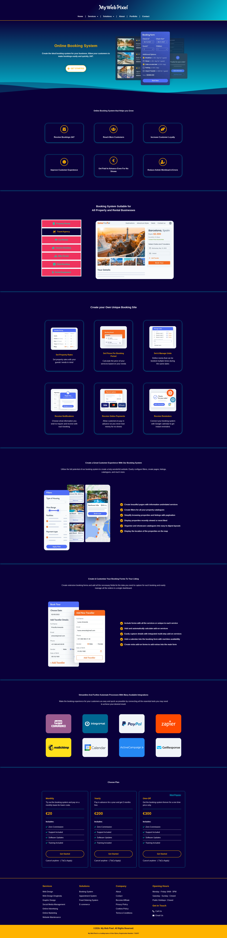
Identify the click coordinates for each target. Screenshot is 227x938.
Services (92, 16)
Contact (145, 16)
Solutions (107, 16)
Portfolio (133, 16)
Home (80, 16)
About (122, 16)
